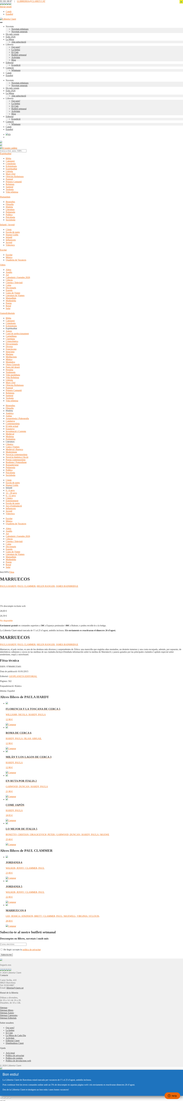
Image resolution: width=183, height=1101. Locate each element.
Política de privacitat (15, 1055)
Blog (13, 60)
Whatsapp (15, 70)
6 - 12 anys (11, 495)
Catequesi (10, 161)
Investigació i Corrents (16, 431)
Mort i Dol (10, 174)
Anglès (9, 272)
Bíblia (8, 158)
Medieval (10, 434)
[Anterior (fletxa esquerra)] (1, 1100)
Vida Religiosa (12, 377)
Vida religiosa (12, 192)
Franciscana (11, 349)
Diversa (9, 346)
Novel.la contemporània (16, 454)
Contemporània (13, 423)
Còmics (9, 498)
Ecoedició (15, 65)
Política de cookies (14, 1058)
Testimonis (10, 372)
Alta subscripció (18, 42)
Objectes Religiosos (15, 176)
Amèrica (9, 413)
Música (9, 257)
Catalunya (10, 421)
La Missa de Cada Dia (16, 1035)
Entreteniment (12, 500)
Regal (8, 306)
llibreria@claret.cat (14, 988)
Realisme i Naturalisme (16, 462)
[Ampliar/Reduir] (1, 1097)
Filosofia (10, 204)
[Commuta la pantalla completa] (4, 1097)
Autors (3, 313)
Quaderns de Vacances (16, 260)
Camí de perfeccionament (17, 333)
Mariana (9, 354)
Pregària (9, 369)
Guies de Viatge (13, 293)
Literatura (10, 209)
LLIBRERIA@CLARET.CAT (31, 1)
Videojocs (10, 245)
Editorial (9, 62)
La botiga (15, 49)
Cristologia (11, 163)
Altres (2, 265)
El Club (14, 52)
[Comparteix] (7, 1097)
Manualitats (11, 298)
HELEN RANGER (46, 586)
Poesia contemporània (15, 459)
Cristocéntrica (12, 341)
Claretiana (10, 339)
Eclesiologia (11, 166)
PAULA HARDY (8, 586)
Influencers (11, 240)
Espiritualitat (5, 153)
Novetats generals (19, 31)
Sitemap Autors (7, 1013)
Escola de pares (13, 232)
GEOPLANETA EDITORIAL (23, 676)
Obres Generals (13, 364)
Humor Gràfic (12, 234)
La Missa (10, 39)
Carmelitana (11, 336)
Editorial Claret (12, 1040)
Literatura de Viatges (15, 295)
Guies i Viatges (12, 447)
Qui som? (15, 47)
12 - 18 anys (11, 493)
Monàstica (10, 362)
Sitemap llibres (6, 1010)
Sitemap (3, 1007)
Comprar (12, 724)
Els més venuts (12, 34)
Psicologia (10, 217)
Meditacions (11, 357)
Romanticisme (12, 465)
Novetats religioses (19, 29)
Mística (9, 359)
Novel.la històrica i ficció (17, 457)
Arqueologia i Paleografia (17, 418)
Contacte (10, 68)
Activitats (15, 57)
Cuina (8, 285)
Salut (8, 308)
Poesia (9, 303)
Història (9, 207)
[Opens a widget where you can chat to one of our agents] (172, 1096)
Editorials (10, 313)
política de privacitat (31, 949)
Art (7, 275)
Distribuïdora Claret (15, 1043)
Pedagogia (10, 212)
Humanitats (5, 197)
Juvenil (9, 242)
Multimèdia (11, 300)
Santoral (9, 187)
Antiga (9, 416)
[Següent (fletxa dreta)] (4, 1100)
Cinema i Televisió (14, 282)
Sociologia (10, 220)
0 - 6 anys (10, 490)
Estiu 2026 (10, 37)
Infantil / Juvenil (7, 224)
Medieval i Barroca (14, 449)
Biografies (10, 202)
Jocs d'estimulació (14, 506)
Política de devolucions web (18, 1060)
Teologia (10, 189)
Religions (10, 184)
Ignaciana (10, 351)
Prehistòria (10, 439)
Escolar (3, 250)
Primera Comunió (14, 181)
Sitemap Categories (8, 1015)
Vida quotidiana (13, 375)
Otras (11, 572)
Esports (9, 290)
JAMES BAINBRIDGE (67, 586)
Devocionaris (12, 344)
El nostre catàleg (9, 148)
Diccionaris (11, 288)
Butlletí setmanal (18, 55)
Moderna (10, 436)
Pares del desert (13, 367)
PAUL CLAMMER (26, 586)
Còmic (9, 229)
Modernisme (11, 452)
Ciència (9, 280)
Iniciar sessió (6, 6)
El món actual (12, 426)
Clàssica (9, 444)
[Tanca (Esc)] (10, 1097)
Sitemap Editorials (8, 1018)
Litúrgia (9, 171)
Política (9, 214)
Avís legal (10, 1053)
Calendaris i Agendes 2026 (18, 277)
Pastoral (9, 179)
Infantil (9, 237)
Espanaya (10, 429)
